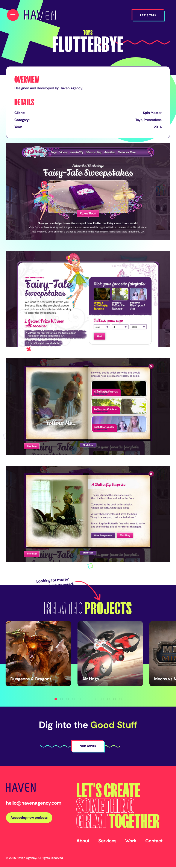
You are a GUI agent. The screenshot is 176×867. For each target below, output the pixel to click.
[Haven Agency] (39, 15)
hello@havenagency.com (33, 803)
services (107, 841)
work (131, 841)
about (83, 841)
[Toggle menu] (13, 15)
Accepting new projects (29, 817)
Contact (154, 841)
